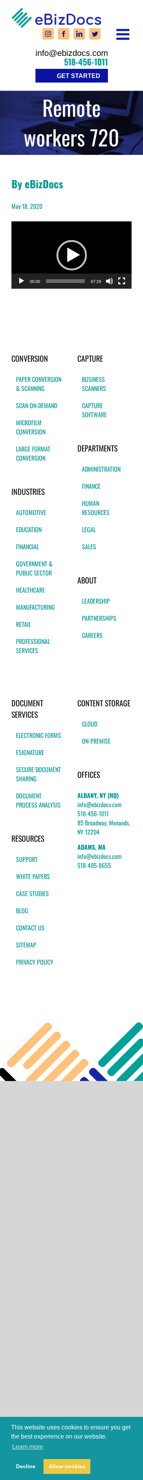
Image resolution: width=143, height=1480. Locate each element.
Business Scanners (94, 384)
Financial (27, 546)
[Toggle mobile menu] (124, 34)
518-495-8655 (94, 865)
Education (29, 529)
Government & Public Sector (34, 568)
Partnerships (99, 618)
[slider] (65, 281)
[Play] (21, 281)
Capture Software (94, 410)
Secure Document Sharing (38, 774)
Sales (89, 546)
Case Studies (32, 893)
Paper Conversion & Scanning (38, 384)
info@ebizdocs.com (71, 53)
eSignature (30, 752)
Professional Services (33, 646)
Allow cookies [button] (67, 1466)
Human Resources (95, 508)
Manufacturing (35, 607)
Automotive (31, 512)
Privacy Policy (34, 962)
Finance (91, 486)
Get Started (78, 76)
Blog (22, 910)
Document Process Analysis (38, 800)
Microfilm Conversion (30, 427)
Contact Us (30, 927)
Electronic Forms (38, 735)
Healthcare (30, 590)
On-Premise (96, 741)
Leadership (96, 601)
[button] (71, 255)
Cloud (89, 723)
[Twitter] (95, 34)
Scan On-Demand (36, 405)
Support (27, 859)
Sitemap (26, 944)
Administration (101, 469)
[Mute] (109, 281)
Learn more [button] (27, 1446)
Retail (23, 624)
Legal (89, 529)
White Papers (33, 876)
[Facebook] (63, 34)
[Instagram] (48, 34)
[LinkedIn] (79, 34)
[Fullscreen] (121, 281)
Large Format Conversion (33, 453)
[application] (71, 255)
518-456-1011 (86, 61)
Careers (92, 635)
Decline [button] (25, 1466)
